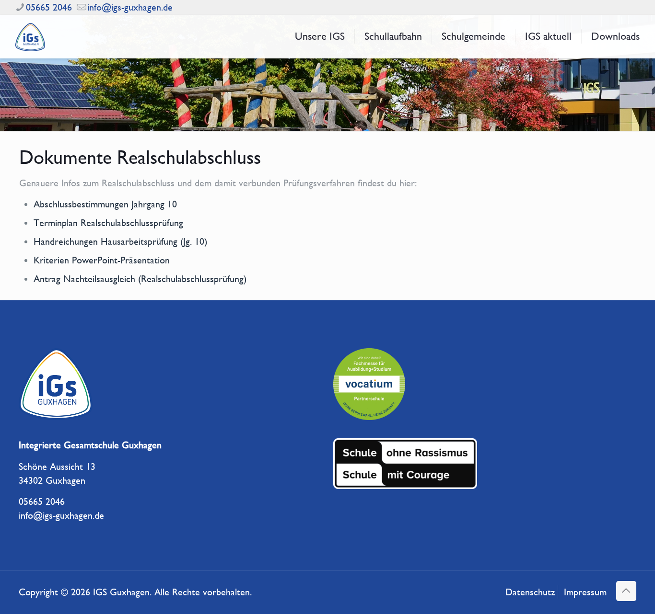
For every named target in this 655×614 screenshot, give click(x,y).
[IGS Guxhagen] (30, 36)
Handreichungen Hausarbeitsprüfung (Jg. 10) (120, 241)
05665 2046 (49, 7)
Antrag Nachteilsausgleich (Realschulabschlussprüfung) (140, 278)
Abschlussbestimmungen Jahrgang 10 (105, 204)
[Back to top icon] (626, 591)
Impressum (585, 592)
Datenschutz (530, 592)
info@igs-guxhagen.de (130, 7)
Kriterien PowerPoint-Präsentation (102, 260)
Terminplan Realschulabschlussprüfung (108, 222)
